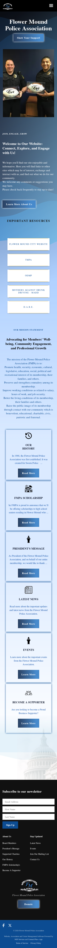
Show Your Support (28, 37)
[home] (7, 6)
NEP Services (20, 939)
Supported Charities (10, 853)
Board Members (9, 843)
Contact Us (35, 859)
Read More (28, 473)
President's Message (10, 848)
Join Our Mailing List (39, 853)
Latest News (35, 843)
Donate (28, 904)
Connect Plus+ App (35, 939)
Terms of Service (22, 943)
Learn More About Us (19, 204)
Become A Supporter (11, 870)
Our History (7, 859)
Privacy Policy (36, 943)
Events (33, 848)
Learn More (28, 674)
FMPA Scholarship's (11, 864)
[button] (51, 5)
